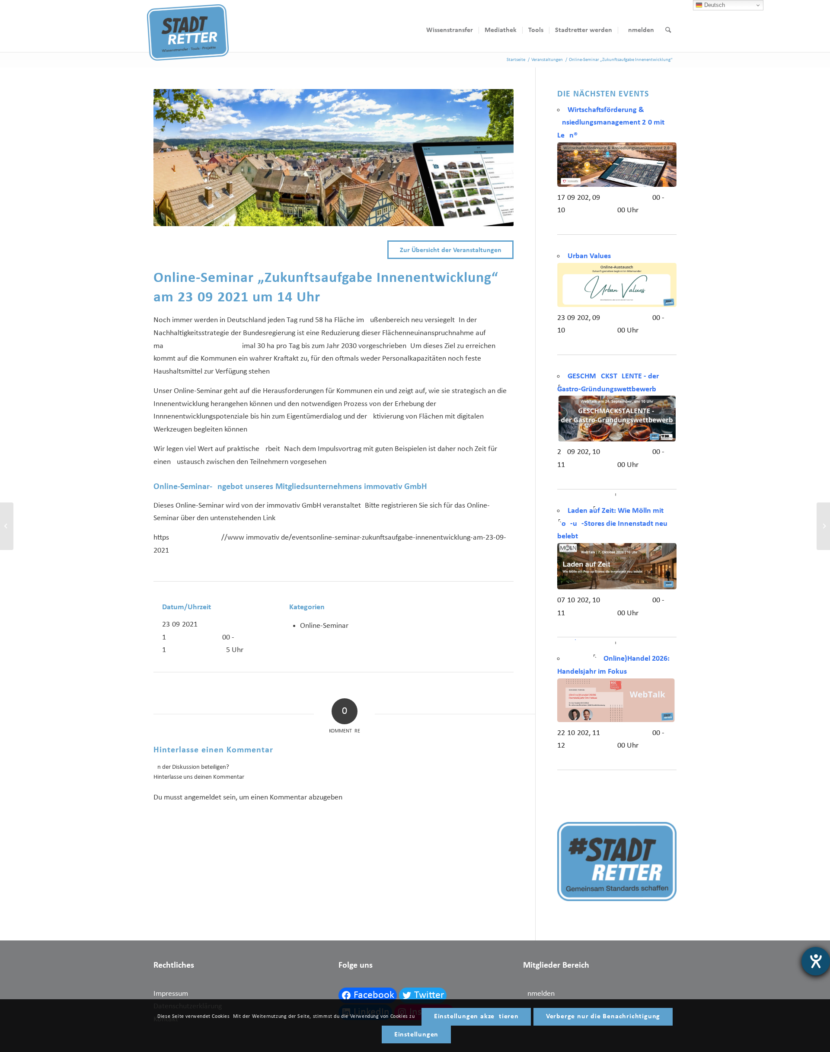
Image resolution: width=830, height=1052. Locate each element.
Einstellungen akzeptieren (476, 1016)
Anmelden (539, 994)
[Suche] (668, 30)
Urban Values (589, 256)
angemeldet (202, 797)
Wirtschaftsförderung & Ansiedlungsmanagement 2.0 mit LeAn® (610, 123)
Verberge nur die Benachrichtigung (603, 1016)
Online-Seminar (324, 626)
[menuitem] (450, 30)
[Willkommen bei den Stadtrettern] (823, 526)
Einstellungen (416, 1034)
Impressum (170, 994)
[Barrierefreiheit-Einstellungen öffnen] (815, 961)
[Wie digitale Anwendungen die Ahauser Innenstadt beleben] (6, 526)
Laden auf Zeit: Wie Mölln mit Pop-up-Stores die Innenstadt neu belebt (612, 523)
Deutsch (713, 5)
